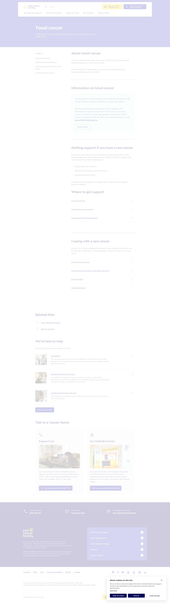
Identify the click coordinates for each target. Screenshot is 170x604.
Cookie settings (154, 596)
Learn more (113, 590)
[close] (161, 580)
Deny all (136, 596)
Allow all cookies (118, 596)
